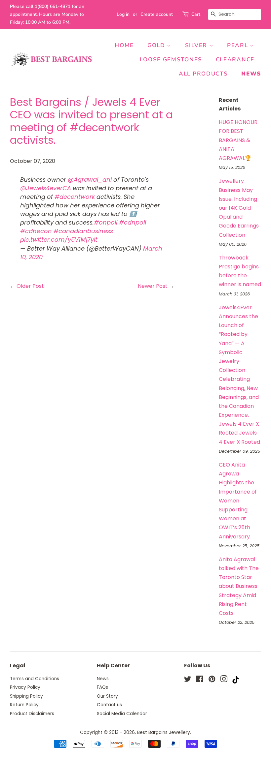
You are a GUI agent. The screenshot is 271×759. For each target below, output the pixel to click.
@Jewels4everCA (45, 188)
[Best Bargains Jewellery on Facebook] (200, 680)
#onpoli (105, 222)
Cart (195, 14)
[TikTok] (235, 681)
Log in (123, 14)
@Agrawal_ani (90, 179)
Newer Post (153, 286)
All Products (203, 73)
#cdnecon (36, 231)
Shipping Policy (26, 696)
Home (124, 45)
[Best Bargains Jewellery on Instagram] (223, 680)
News (251, 73)
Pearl (238, 45)
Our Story (107, 696)
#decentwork (75, 197)
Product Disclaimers (32, 714)
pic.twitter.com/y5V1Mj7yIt (58, 239)
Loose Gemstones (171, 59)
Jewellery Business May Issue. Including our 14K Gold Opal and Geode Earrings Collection (239, 207)
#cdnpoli (132, 222)
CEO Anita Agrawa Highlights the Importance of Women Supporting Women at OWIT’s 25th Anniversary (238, 500)
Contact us (109, 705)
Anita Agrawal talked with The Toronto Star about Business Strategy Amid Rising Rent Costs (239, 586)
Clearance (235, 59)
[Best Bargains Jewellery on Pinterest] (211, 680)
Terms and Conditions (34, 679)
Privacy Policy (25, 687)
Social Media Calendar (122, 714)
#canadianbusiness (83, 231)
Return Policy (24, 705)
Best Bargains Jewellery (163, 732)
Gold (157, 45)
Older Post (30, 286)
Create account (156, 14)
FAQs (102, 687)
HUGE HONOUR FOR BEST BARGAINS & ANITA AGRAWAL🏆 (238, 140)
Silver (197, 45)
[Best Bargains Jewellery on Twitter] (187, 680)
